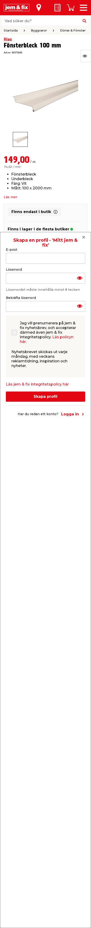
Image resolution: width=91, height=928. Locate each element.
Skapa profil (45, 396)
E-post (11, 250)
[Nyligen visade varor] (85, 56)
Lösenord (14, 269)
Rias (8, 39)
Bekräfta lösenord (21, 298)
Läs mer (10, 197)
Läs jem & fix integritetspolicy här (37, 384)
